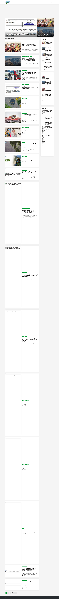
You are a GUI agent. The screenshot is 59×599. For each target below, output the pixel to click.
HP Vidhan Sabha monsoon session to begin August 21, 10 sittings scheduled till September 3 (29, 115)
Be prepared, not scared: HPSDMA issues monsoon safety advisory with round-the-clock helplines (29, 211)
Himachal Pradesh (27, 56)
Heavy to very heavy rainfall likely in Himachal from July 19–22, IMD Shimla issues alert (29, 144)
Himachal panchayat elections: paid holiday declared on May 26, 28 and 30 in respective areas (30, 467)
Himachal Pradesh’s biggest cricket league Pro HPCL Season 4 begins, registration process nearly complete (29, 531)
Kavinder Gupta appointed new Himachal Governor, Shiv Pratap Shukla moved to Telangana (29, 582)
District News (39, 2)
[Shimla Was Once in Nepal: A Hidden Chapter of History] (43, 135)
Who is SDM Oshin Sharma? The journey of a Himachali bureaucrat (48, 122)
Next (15, 592)
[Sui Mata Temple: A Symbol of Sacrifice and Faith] (43, 126)
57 (12, 592)
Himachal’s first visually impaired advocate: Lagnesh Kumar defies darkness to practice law (48, 112)
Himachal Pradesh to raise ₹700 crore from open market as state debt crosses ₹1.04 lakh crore (29, 101)
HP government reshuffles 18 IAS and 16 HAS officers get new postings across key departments (30, 275)
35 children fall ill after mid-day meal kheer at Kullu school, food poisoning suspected (29, 45)
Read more (34, 50)
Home (32, 2)
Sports (23, 528)
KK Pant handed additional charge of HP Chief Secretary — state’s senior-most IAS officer (29, 339)
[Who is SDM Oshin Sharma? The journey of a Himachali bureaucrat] (43, 121)
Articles (23, 56)
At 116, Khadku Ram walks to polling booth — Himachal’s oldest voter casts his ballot (29, 403)
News (34, 2)
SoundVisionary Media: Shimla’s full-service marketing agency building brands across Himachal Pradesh (29, 59)
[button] (7, 27)
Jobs (27, 84)
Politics (28, 400)
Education (47, 2)
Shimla (31, 56)
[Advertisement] (29, 10)
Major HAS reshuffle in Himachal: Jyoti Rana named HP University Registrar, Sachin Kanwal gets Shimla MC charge (29, 172)
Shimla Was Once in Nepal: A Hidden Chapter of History (48, 136)
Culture (44, 2)
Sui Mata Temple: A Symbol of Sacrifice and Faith (48, 127)
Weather (23, 142)
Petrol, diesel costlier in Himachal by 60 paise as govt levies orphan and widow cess (29, 73)
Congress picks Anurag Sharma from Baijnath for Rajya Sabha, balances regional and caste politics (29, 569)
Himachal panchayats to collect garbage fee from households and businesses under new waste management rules (30, 159)
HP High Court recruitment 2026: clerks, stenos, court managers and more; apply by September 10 (30, 87)
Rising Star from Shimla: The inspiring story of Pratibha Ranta (48, 118)
